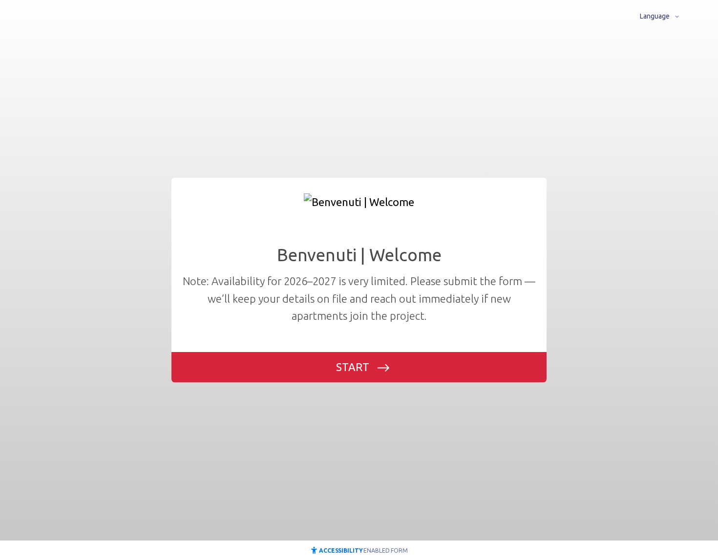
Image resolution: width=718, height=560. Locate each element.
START (352, 367)
